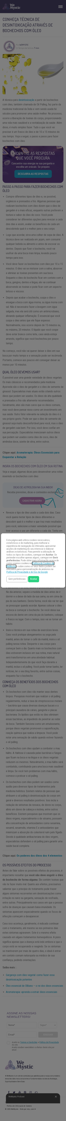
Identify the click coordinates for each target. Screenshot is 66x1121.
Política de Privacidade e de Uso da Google (27, 572)
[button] (17, 579)
